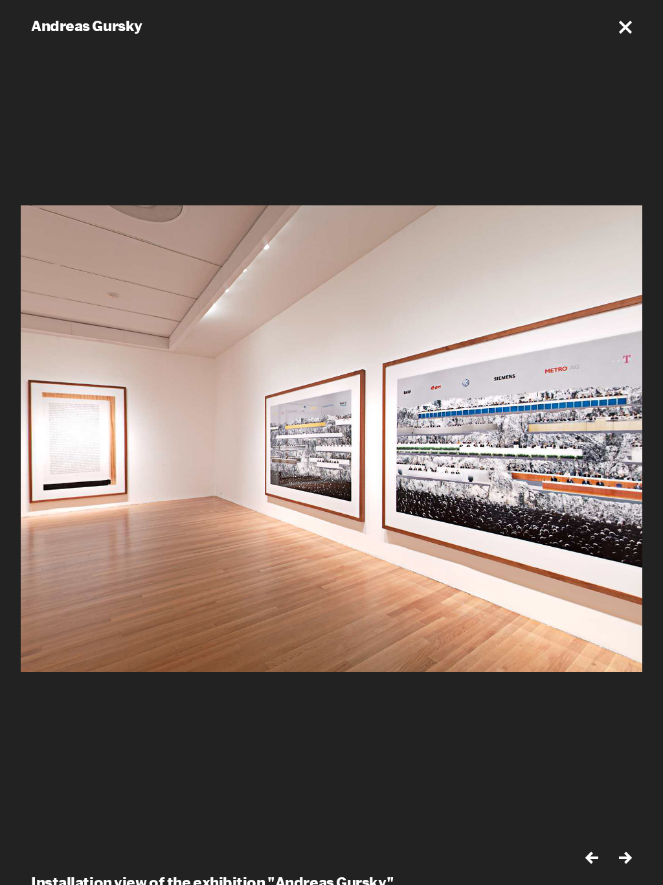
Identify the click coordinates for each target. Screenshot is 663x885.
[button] (625, 27)
